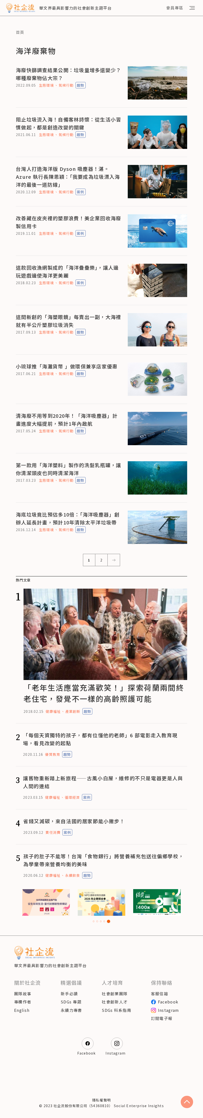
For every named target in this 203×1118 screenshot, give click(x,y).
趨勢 (80, 85)
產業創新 (72, 711)
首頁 (20, 32)
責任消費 (52, 832)
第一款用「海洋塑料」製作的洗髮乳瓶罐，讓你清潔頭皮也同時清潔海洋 (68, 469)
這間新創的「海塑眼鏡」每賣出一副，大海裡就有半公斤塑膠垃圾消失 (68, 320)
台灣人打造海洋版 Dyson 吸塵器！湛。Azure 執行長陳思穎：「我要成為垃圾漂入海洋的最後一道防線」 (68, 176)
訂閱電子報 (161, 1018)
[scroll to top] (187, 1102)
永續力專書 (71, 1010)
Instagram (168, 1010)
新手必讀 (69, 994)
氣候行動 (66, 85)
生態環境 (46, 85)
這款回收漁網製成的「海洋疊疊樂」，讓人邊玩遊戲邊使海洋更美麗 (67, 271)
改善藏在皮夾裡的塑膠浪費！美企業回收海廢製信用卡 (68, 222)
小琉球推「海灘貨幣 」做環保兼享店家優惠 (67, 366)
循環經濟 (72, 797)
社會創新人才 (114, 1002)
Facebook (168, 1002)
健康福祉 (53, 711)
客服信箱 (159, 994)
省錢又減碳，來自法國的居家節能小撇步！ (74, 821)
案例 (80, 191)
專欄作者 (22, 1002)
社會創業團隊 (114, 994)
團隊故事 (22, 994)
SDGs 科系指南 (116, 1010)
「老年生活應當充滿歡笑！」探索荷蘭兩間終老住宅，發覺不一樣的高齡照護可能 (104, 693)
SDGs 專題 (71, 1002)
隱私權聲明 (101, 1100)
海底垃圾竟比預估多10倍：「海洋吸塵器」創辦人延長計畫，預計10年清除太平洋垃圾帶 (68, 518)
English (21, 1010)
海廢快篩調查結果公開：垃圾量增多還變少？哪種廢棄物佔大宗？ (68, 73)
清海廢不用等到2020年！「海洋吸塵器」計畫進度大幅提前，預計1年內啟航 (67, 419)
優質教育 (52, 754)
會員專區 (174, 8)
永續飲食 (72, 875)
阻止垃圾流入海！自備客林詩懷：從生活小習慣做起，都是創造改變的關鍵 (68, 123)
